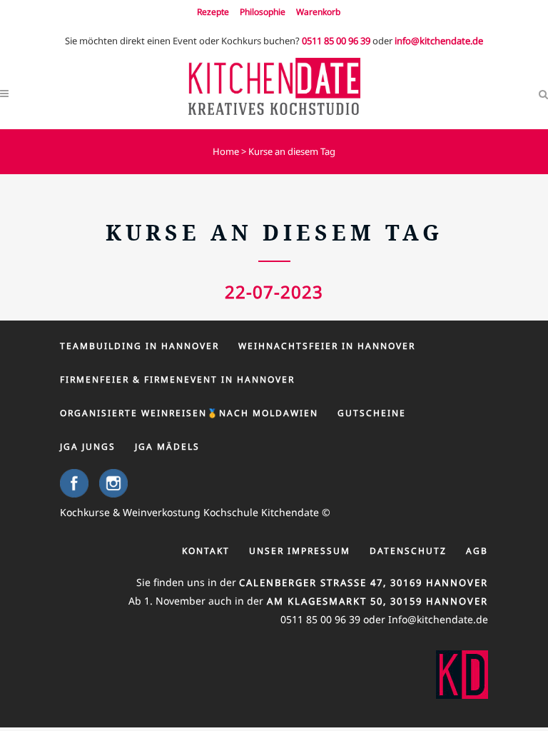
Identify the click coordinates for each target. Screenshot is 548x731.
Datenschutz (408, 551)
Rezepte (213, 12)
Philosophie (262, 12)
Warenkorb (318, 12)
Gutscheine (372, 413)
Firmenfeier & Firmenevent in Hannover (177, 379)
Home (226, 151)
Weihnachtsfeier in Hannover (326, 346)
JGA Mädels (167, 446)
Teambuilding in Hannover (139, 346)
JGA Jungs (88, 446)
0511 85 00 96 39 (336, 40)
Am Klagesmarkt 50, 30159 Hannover (375, 601)
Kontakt (206, 551)
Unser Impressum (299, 551)
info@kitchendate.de (439, 40)
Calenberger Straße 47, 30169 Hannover (363, 582)
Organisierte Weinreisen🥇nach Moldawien (189, 413)
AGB (477, 551)
